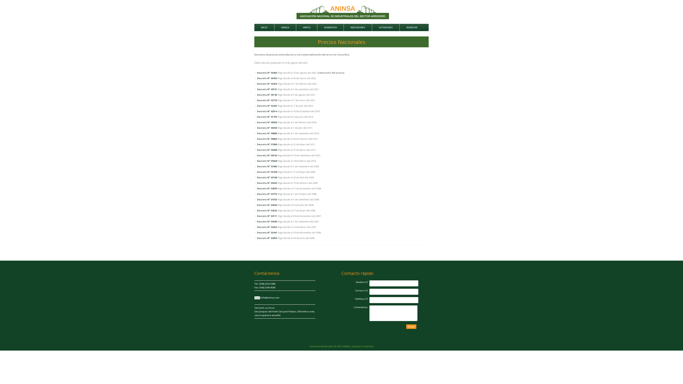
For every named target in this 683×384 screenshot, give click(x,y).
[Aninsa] (343, 19)
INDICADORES (358, 27)
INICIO (264, 27)
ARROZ (306, 27)
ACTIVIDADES (386, 27)
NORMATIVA (330, 27)
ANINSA (285, 27)
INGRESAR (411, 27)
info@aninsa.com (270, 297)
